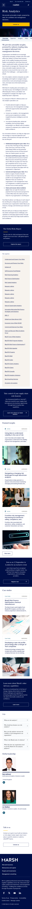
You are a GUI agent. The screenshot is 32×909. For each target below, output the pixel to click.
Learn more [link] (16, 704)
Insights (20, 38)
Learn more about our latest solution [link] (15, 413)
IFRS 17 (7, 315)
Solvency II (8, 267)
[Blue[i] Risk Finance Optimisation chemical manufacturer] (16, 624)
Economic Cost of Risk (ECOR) (13, 323)
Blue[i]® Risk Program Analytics (14, 340)
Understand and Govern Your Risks (15, 259)
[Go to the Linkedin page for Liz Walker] (4, 813)
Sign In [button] (11, 1)
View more (7, 553)
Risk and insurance (7, 865)
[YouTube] (14, 893)
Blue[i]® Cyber (9, 360)
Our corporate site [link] (19, 1)
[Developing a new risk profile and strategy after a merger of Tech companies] (16, 666)
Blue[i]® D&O (9, 356)
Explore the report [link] (16, 244)
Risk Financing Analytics (11, 275)
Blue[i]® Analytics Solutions (12, 375)
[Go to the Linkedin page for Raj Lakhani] (4, 782)
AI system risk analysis (11, 383)
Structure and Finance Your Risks (14, 263)
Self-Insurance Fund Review (12, 271)
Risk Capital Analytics (11, 282)
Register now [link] (15, 581)
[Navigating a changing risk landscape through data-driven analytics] (16, 497)
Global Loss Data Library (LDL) (13, 319)
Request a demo (9, 286)
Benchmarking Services (11, 379)
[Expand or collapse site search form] (28, 5)
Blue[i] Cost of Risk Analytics (13, 337)
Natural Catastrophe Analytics (13, 305)
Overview (5, 38)
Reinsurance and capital (9, 868)
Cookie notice (5, 900)
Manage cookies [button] (15, 900)
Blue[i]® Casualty (10, 371)
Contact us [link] (27, 1)
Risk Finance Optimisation (12, 278)
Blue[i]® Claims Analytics (12, 364)
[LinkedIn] (20, 893)
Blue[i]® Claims (9, 367)
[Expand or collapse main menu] (3, 5)
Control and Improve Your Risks (14, 327)
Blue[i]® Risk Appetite (11, 348)
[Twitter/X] (9, 893)
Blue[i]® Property (10, 352)
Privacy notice (14, 898)
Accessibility (22, 898)
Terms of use (5, 898)
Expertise (13, 38)
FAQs (26, 38)
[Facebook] (4, 893)
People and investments (9, 871)
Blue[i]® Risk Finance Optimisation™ (15, 344)
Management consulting (9, 874)
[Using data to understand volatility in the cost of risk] (16, 455)
